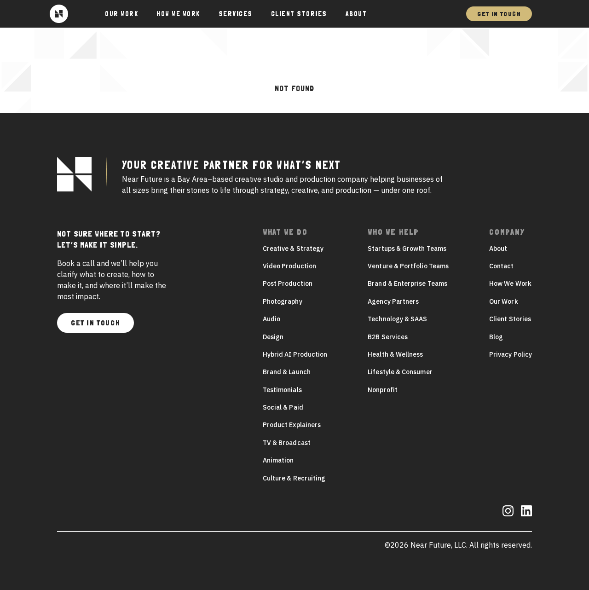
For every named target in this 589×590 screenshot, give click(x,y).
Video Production (289, 266)
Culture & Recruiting (294, 478)
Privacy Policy (510, 354)
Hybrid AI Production (295, 354)
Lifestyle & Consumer (400, 372)
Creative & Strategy (293, 248)
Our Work (503, 301)
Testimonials (282, 390)
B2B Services (388, 337)
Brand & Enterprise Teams (407, 283)
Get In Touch (499, 13)
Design (273, 337)
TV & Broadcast (287, 443)
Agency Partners (393, 301)
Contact (501, 266)
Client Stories (299, 14)
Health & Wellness (395, 354)
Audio (271, 319)
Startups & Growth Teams (407, 248)
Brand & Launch (287, 372)
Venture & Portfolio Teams (408, 266)
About (356, 14)
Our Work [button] (121, 14)
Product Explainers (292, 425)
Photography (282, 301)
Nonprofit (383, 390)
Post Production (287, 283)
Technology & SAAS (397, 319)
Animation (278, 460)
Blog (496, 337)
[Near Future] (59, 14)
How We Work (178, 14)
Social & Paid (283, 407)
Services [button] (236, 14)
